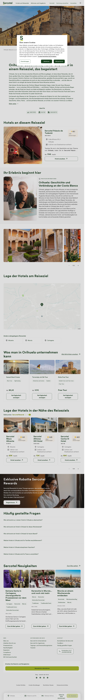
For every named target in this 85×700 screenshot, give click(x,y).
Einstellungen (25, 61)
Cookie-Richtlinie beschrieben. (47, 56)
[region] (42, 50)
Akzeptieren (59, 61)
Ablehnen (46, 61)
